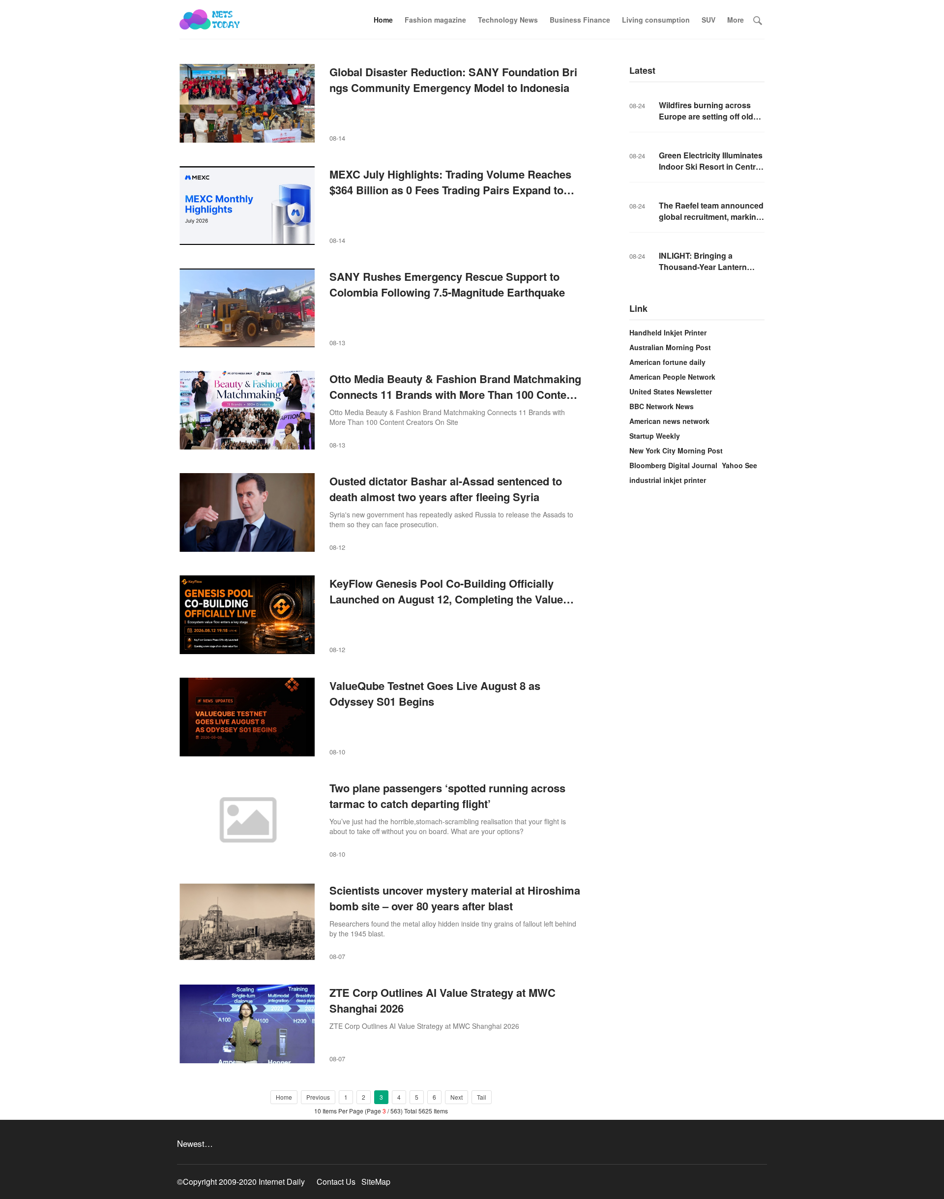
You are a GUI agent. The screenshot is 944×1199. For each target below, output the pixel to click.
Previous (318, 1097)
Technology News (508, 20)
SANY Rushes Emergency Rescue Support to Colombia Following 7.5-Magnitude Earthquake (447, 284)
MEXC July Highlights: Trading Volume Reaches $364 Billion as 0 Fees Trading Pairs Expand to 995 (450, 189)
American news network (669, 421)
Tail (481, 1097)
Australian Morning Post (670, 347)
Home (383, 20)
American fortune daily (667, 362)
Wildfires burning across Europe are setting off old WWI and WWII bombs (706, 116)
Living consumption (656, 20)
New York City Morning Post (676, 450)
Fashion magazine (435, 20)
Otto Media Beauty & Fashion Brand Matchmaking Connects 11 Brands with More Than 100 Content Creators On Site (455, 394)
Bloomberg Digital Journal (673, 465)
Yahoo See (739, 465)
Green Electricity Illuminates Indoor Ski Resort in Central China (711, 166)
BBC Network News (661, 406)
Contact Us (336, 1181)
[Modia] (210, 19)
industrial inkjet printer (667, 480)
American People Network (672, 377)
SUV (708, 20)
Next (456, 1097)
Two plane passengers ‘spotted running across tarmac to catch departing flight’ (447, 795)
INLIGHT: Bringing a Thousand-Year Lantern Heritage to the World (703, 267)
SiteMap (375, 1181)
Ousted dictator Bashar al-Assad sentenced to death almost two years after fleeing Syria (445, 489)
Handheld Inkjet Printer (668, 332)
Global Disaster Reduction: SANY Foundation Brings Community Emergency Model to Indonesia (453, 79)
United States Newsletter (670, 391)
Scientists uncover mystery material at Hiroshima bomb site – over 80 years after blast (454, 898)
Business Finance (580, 20)
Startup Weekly (654, 436)
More (735, 20)
